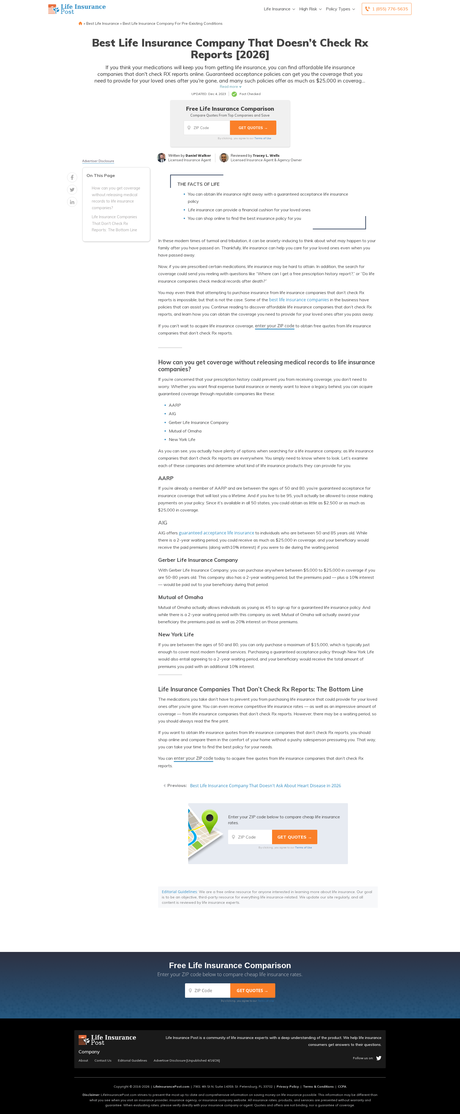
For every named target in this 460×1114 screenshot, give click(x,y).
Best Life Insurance (102, 23)
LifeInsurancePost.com (171, 1086)
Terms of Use (262, 138)
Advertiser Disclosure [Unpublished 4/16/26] (187, 1060)
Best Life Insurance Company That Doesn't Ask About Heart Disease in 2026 (265, 786)
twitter (379, 1058)
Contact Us (103, 1060)
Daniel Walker (198, 155)
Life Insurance (277, 8)
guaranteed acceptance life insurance (216, 533)
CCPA (342, 1086)
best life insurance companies (299, 300)
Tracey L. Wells (266, 155)
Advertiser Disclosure (98, 161)
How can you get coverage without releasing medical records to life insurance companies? (116, 198)
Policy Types (338, 8)
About (83, 1060)
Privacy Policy (288, 1086)
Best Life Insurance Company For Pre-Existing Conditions (173, 23)
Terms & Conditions (318, 1086)
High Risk (308, 8)
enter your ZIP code (274, 326)
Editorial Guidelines (179, 891)
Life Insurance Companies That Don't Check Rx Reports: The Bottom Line (114, 223)
